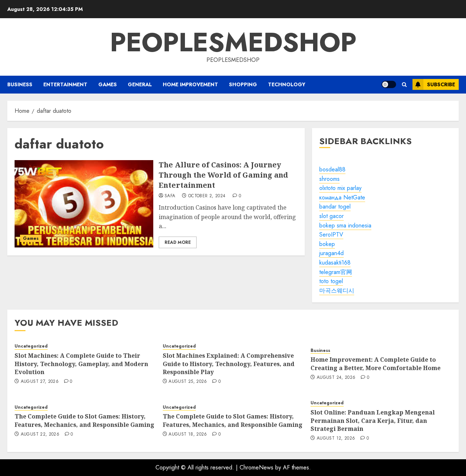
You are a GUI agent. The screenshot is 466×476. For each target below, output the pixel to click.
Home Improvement (190, 84)
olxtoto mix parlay (340, 188)
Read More (178, 242)
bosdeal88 (332, 169)
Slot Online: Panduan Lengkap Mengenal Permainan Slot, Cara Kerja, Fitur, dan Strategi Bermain (373, 420)
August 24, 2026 (336, 378)
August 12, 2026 (336, 438)
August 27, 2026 (40, 382)
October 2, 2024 (206, 196)
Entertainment (65, 84)
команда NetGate (342, 197)
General (140, 84)
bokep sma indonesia (345, 225)
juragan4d (331, 253)
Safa (170, 196)
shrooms (329, 179)
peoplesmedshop (233, 42)
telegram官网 (335, 272)
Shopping (243, 84)
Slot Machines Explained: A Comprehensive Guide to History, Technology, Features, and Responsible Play (229, 364)
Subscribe (441, 84)
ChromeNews (256, 467)
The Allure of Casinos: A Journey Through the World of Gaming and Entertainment (223, 175)
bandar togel (335, 206)
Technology (286, 84)
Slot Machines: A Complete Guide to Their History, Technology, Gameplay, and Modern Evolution (81, 364)
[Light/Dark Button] (389, 84)
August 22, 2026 (40, 434)
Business (19, 84)
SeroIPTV (331, 234)
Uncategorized (31, 346)
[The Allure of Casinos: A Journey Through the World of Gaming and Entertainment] (84, 203)
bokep (327, 244)
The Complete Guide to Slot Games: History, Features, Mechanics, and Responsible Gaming (84, 420)
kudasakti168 (335, 262)
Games (107, 84)
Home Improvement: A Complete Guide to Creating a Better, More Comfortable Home (376, 364)
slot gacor (331, 216)
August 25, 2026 (188, 382)
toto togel (331, 281)
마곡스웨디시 (336, 290)
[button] (404, 85)
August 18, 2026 (188, 434)
